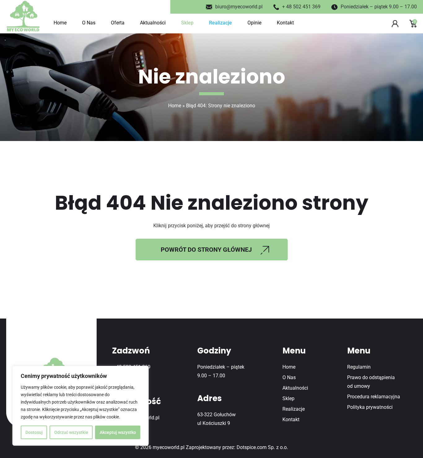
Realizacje (220, 23)
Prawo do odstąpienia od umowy (371, 382)
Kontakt (285, 23)
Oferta (117, 23)
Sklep (187, 23)
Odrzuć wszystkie (71, 432)
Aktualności (153, 23)
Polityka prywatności (370, 407)
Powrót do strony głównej (206, 249)
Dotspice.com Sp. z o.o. (262, 447)
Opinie (254, 23)
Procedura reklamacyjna (373, 397)
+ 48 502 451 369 (301, 7)
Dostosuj (34, 432)
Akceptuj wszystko (118, 432)
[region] (80, 406)
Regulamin (359, 367)
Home (60, 23)
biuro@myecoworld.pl (239, 7)
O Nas (88, 23)
